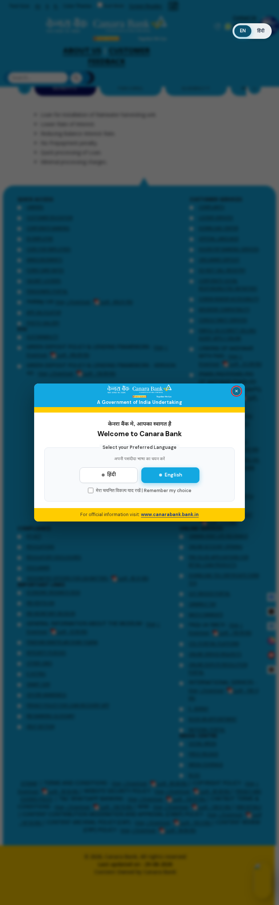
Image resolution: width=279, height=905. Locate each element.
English (173, 475)
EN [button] (242, 31)
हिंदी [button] (260, 31)
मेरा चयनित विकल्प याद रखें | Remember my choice (143, 491)
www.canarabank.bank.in (170, 515)
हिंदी (111, 475)
